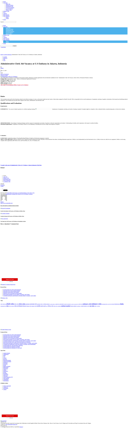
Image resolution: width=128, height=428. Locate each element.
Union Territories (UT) (8, 377)
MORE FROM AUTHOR (14, 205)
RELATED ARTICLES (5, 205)
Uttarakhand (5, 379)
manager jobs (33, 306)
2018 (1, 304)
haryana (116, 304)
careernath (61, 304)
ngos (46, 306)
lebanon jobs (28, 306)
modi (44, 306)
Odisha (4, 369)
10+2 (4, 12)
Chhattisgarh (6, 354)
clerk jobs (5, 176)
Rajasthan (5, 373)
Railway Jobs (9, 10)
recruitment (59, 306)
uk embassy (79, 306)
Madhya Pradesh (6, 366)
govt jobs (109, 304)
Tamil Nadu (5, 374)
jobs (7, 306)
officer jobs (55, 306)
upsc (95, 306)
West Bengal (6, 380)
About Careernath (7, 385)
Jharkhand (5, 362)
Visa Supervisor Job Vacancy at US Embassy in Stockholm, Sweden (13, 221)
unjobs (88, 306)
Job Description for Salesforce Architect (11, 346)
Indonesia (5, 58)
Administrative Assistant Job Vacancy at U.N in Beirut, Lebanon (19, 194)
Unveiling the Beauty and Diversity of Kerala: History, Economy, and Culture (19, 295)
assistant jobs (39, 304)
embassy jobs (6, 178)
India (122, 304)
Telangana (5, 375)
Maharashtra (5, 367)
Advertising (5, 388)
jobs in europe (11, 306)
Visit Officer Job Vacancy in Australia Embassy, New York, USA (20, 192)
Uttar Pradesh (6, 378)
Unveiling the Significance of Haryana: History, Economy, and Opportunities (19, 344)
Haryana (5, 359)
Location (5, 56)
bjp (43, 304)
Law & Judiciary (9, 8)
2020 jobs (10, 304)
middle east (40, 306)
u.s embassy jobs (6, 181)
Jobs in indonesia (6, 180)
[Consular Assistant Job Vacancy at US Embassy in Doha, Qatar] (5, 213)
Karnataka (5, 363)
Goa (4, 356)
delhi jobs (80, 304)
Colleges (5, 13)
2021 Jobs (22, 304)
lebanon (24, 306)
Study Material (6, 16)
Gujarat (4, 357)
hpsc (119, 304)
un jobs (92, 306)
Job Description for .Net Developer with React (13, 345)
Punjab (4, 372)
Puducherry (5, 371)
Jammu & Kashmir (7, 361)
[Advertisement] (25, 51)
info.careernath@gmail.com (11, 424)
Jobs (4, 59)
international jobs (6, 179)
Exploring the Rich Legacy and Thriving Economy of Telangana (16, 341)
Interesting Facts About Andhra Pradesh (11, 290)
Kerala (4, 365)
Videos (7, 18)
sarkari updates (73, 306)
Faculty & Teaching (10, 7)
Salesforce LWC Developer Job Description (12, 293)
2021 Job (16, 304)
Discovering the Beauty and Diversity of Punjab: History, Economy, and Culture (20, 343)
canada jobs (57, 304)
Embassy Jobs (6, 11)
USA (4, 60)
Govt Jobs (5, 2)
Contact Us (5, 387)
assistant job (33, 304)
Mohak (2, 68)
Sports (4, 19)
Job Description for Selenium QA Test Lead (12, 347)
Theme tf (21, 426)
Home (4, 1)
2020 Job (4, 304)
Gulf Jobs (112, 304)
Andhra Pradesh (6, 353)
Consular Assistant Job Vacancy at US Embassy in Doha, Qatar (12, 216)
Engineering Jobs (9, 6)
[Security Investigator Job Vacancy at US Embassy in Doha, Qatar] (5, 208)
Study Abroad (6, 14)
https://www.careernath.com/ (7, 203)
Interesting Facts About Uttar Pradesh (11, 292)
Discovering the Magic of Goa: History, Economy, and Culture (16, 294)
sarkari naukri (65, 306)
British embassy (47, 304)
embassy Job (87, 304)
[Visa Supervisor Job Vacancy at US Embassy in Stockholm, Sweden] (4, 218)
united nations (84, 306)
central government (67, 304)
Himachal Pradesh (7, 360)
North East (5, 368)
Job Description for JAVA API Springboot (12, 289)
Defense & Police (9, 5)
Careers (4, 389)
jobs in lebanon (18, 306)
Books (7, 17)
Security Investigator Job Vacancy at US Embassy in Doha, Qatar (13, 211)
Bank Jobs (8, 4)
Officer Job (50, 306)
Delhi (4, 355)
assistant (28, 304)
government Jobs (104, 304)
